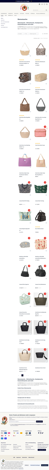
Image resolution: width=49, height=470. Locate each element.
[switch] (3, 465)
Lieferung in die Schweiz (17, 449)
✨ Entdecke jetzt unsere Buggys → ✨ (23, 1)
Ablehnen (26, 465)
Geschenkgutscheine (4, 27)
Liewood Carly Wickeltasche (40, 284)
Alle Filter (46, 33)
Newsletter (15, 444)
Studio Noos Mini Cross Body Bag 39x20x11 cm (40, 118)
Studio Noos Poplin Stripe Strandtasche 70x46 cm (24, 174)
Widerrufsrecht (31, 457)
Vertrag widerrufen (41, 449)
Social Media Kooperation (30, 449)
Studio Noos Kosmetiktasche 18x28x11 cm (24, 90)
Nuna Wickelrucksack (39, 228)
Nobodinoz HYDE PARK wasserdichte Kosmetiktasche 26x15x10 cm (24, 257)
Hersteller (20, 33)
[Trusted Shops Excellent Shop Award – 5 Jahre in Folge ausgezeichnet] (28, 435)
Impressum (18, 457)
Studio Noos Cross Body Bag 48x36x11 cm (24, 146)
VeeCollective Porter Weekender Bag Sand (23, 368)
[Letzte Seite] (28, 375)
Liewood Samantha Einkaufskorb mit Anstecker (24, 313)
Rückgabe (2, 451)
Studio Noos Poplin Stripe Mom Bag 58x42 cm (40, 174)
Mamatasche (3, 23)
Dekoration (2, 20)
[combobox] (39, 10)
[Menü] (4, 459)
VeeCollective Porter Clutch (40, 367)
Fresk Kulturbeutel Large (40, 145)
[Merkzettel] (44, 4)
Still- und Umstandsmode (5, 21)
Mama (2, 18)
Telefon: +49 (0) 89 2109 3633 (43, 444)
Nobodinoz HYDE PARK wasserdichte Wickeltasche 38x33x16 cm (40, 257)
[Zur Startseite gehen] (24, 7)
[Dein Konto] (42, 4)
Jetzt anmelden (39, 421)
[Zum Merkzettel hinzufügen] (30, 56)
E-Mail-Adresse (12, 419)
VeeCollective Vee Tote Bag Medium (40, 341)
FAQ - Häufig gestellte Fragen (6, 444)
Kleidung (2, 25)
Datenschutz (24, 457)
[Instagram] (41, 433)
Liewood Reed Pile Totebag (24, 200)
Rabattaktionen (4, 446)
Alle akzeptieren (45, 465)
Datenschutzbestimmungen (20, 424)
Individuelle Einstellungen (35, 465)
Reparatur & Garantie (17, 446)
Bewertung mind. (33, 33)
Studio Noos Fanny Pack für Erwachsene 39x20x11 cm (24, 62)
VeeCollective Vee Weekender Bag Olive (40, 313)
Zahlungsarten (3, 447)
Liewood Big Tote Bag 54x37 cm (24, 229)
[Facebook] (39, 433)
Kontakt (26, 444)
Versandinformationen (5, 449)
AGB (38, 424)
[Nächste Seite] (26, 375)
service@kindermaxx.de (43, 447)
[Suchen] (46, 10)
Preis (26, 33)
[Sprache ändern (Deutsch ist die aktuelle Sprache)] (39, 4)
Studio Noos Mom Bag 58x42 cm (24, 118)
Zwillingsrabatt (16, 447)
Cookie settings (28, 447)
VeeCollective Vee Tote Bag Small (24, 341)
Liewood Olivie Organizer (24, 284)
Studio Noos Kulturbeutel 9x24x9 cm (40, 90)
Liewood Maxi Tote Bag (39, 200)
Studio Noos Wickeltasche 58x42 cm (40, 62)
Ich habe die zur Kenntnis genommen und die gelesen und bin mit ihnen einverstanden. (28, 425)
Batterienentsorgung (29, 446)
